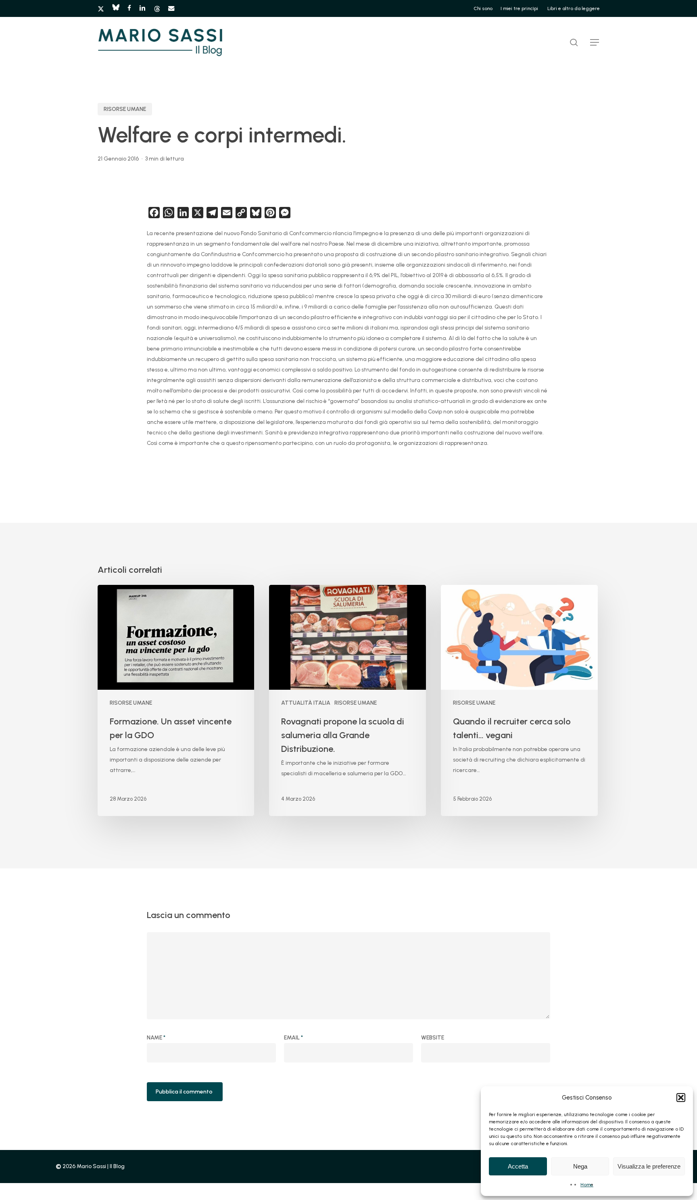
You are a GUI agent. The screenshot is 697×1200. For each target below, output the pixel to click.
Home (586, 1184)
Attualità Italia (305, 702)
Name (156, 1037)
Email (293, 1037)
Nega (580, 1166)
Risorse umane (125, 109)
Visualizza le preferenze (649, 1166)
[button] (681, 1098)
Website (432, 1037)
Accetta (518, 1166)
